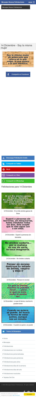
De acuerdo (29, 394)
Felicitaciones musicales (11, 373)
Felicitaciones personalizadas (13, 354)
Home (5, 338)
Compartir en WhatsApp (15, 181)
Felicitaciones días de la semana (14, 366)
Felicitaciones (8, 346)
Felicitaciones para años (11, 362)
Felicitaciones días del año (12, 369)
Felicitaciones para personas (13, 358)
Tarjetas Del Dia (8, 377)
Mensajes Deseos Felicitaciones (12, 2)
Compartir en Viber (13, 175)
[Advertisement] (18, 23)
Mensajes (6, 342)
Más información (16, 395)
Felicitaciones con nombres (12, 350)
